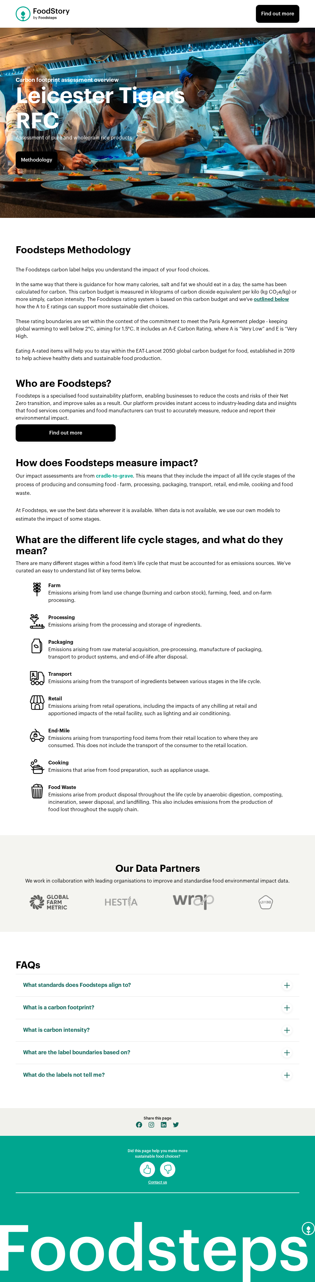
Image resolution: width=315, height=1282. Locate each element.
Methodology (36, 160)
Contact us (157, 1182)
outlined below (271, 299)
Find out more (277, 13)
